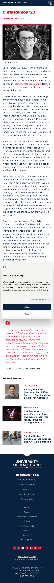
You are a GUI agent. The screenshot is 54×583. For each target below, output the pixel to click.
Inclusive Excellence (27, 516)
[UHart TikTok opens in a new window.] (39, 548)
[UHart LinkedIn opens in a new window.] (31, 548)
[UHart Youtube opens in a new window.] (22, 548)
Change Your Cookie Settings (27, 559)
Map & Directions (27, 526)
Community (27, 499)
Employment (27, 539)
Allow (27, 307)
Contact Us (27, 530)
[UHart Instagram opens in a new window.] (27, 548)
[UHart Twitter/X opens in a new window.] (18, 548)
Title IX (27, 521)
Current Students (27, 484)
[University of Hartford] (14, 3)
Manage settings (38, 299)
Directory (27, 535)
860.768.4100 (27, 576)
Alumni (27, 489)
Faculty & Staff (27, 494)
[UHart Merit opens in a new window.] (35, 548)
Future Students (27, 479)
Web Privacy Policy (27, 556)
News (27, 507)
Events (27, 512)
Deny (27, 314)
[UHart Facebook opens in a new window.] (14, 548)
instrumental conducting (27, 83)
